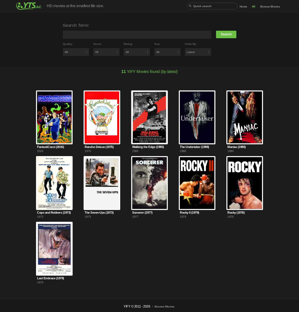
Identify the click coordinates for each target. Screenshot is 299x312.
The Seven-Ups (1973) (99, 212)
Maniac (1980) (236, 147)
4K (253, 6)
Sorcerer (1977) (142, 212)
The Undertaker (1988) (194, 147)
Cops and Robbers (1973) (54, 212)
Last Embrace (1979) (50, 278)
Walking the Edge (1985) (148, 147)
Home (243, 6)
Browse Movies (270, 6)
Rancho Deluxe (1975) (99, 147)
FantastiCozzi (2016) (50, 147)
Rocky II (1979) (189, 212)
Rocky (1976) (235, 212)
